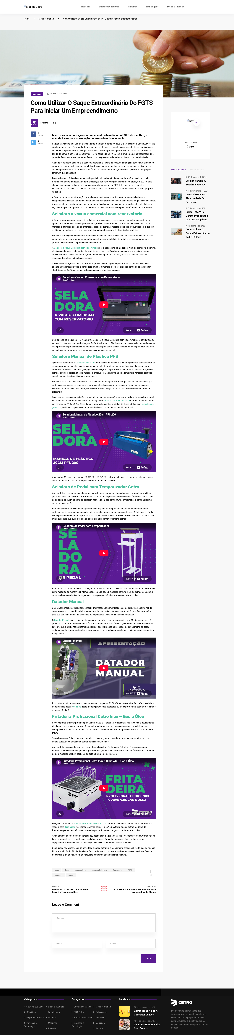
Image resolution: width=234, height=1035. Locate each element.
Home (27, 18)
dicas (67, 870)
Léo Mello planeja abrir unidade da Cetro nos (196, 198)
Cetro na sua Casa (34, 1006)
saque (70, 875)
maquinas (58, 875)
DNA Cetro (31, 1012)
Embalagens (152, 6)
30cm (118, 400)
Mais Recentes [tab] (197, 169)
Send (148, 958)
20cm (112, 400)
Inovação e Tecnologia (30, 1025)
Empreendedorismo (109, 6)
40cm (127, 400)
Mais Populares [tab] (178, 169)
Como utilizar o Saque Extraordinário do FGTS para (198, 233)
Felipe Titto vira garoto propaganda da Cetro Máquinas (197, 216)
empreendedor (80, 870)
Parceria (52, 1028)
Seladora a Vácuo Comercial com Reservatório (76, 248)
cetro (45, 123)
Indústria (85, 6)
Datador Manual (61, 620)
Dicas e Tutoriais (175, 6)
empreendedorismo (99, 870)
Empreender (117, 870)
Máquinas (132, 6)
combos (77, 706)
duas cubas (69, 827)
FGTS (130, 870)
